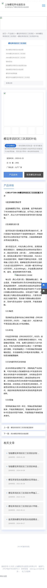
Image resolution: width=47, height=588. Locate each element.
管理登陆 (24, 569)
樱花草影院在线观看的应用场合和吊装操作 (24, 480)
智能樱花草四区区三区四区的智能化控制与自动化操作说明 (24, 453)
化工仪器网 (26, 571)
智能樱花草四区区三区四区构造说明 (24, 466)
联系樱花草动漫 (34, 175)
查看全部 (9, 83)
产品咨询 (13, 175)
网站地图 (3, 576)
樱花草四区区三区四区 (25, 34)
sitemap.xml (34, 569)
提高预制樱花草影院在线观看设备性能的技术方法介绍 (24, 519)
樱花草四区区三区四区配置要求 (22, 427)
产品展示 (11, 34)
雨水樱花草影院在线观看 (20, 434)
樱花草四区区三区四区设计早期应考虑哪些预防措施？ (24, 506)
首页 (4, 34)
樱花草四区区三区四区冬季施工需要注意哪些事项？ (24, 493)
